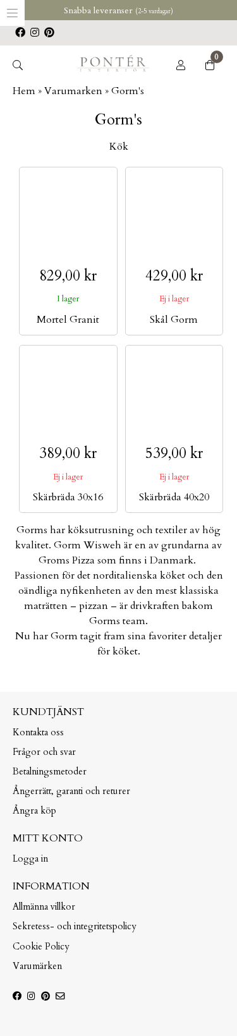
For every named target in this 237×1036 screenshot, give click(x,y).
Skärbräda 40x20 (174, 497)
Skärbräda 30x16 (68, 497)
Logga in (30, 859)
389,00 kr (68, 453)
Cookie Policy (41, 947)
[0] (209, 65)
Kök (118, 147)
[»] (113, 70)
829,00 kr (68, 276)
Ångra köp (34, 811)
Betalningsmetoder (50, 772)
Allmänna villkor (44, 907)
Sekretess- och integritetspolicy (75, 926)
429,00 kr (174, 276)
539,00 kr (174, 453)
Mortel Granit (68, 320)
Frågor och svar (44, 752)
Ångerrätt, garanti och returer (71, 791)
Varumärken (37, 966)
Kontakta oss (38, 732)
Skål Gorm (174, 320)
